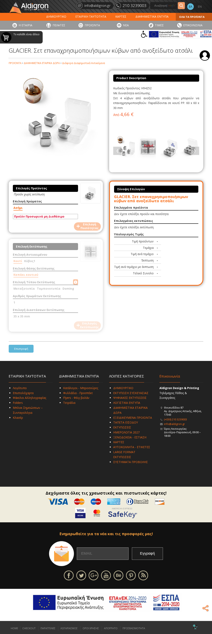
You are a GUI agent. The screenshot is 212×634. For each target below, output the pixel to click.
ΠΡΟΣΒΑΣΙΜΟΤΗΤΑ (134, 628)
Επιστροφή (21, 349)
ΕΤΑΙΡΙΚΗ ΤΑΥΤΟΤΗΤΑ (90, 16)
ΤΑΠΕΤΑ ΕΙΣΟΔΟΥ (125, 422)
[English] (199, 6)
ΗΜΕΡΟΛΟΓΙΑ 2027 (126, 432)
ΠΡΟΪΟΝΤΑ (92, 25)
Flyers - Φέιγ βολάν (76, 398)
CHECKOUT (29, 628)
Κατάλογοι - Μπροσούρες (80, 388)
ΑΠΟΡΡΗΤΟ (111, 628)
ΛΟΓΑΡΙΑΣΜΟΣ (69, 628)
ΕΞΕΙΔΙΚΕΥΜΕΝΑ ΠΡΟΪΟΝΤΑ (132, 418)
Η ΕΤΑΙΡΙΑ (25, 25)
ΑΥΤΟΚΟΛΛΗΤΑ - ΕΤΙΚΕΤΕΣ (131, 447)
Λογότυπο (20, 388)
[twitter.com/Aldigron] (81, 575)
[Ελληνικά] (190, 6)
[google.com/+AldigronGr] (93, 575)
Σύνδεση (205, 55)
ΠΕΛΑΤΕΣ (59, 25)
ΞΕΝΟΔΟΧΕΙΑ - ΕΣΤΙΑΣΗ (129, 437)
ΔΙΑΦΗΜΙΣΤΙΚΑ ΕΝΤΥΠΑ (152, 16)
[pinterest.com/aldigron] (131, 575)
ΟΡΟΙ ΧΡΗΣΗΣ (91, 628)
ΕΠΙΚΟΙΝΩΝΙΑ (192, 25)
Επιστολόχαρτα (23, 393)
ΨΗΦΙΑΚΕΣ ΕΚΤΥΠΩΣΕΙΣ (130, 398)
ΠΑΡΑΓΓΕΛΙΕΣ (48, 628)
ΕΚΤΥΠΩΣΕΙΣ (122, 427)
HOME (14, 628)
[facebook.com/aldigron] (69, 575)
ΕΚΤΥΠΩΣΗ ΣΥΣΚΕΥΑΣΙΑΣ (130, 393)
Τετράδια (69, 403)
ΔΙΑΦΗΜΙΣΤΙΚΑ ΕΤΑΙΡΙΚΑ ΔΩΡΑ (42, 63)
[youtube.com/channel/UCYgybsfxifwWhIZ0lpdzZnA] (106, 575)
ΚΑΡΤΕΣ (120, 16)
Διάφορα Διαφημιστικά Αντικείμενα (83, 63)
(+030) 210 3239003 (175, 419)
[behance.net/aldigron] (118, 575)
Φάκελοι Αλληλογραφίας (29, 398)
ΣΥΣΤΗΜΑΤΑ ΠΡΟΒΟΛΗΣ (130, 462)
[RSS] (143, 575)
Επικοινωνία (169, 376)
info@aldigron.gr (174, 424)
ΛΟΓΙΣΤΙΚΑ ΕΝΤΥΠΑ (126, 403)
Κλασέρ (18, 418)
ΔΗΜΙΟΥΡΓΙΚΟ (56, 16)
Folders (18, 403)
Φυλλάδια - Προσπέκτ (78, 393)
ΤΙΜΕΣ (159, 25)
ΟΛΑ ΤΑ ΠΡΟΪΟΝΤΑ (192, 17)
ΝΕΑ (126, 25)
